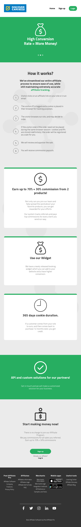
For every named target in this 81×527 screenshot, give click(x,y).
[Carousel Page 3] (42, 55)
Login (73, 8)
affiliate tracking (40, 90)
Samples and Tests (40, 492)
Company (9, 484)
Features (10, 487)
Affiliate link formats (25, 485)
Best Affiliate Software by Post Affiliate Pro (40, 520)
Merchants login (40, 484)
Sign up (62, 8)
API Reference (40, 489)
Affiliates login (25, 482)
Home (52, 8)
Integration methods (40, 486)
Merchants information (40, 480)
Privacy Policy (9, 489)
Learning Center (71, 479)
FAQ (25, 487)
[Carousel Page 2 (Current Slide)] (40, 55)
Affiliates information (25, 479)
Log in (40, 458)
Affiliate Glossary (71, 482)
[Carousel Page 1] (38, 55)
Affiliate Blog (71, 485)
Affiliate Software (10, 481)
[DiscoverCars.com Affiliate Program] (15, 11)
